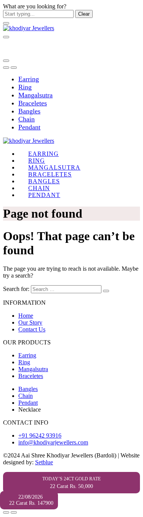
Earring (28, 79)
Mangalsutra (35, 95)
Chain (26, 119)
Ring (25, 87)
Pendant (29, 127)
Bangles (29, 111)
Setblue (44, 462)
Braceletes (32, 103)
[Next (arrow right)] (14, 512)
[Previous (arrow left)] (6, 512)
